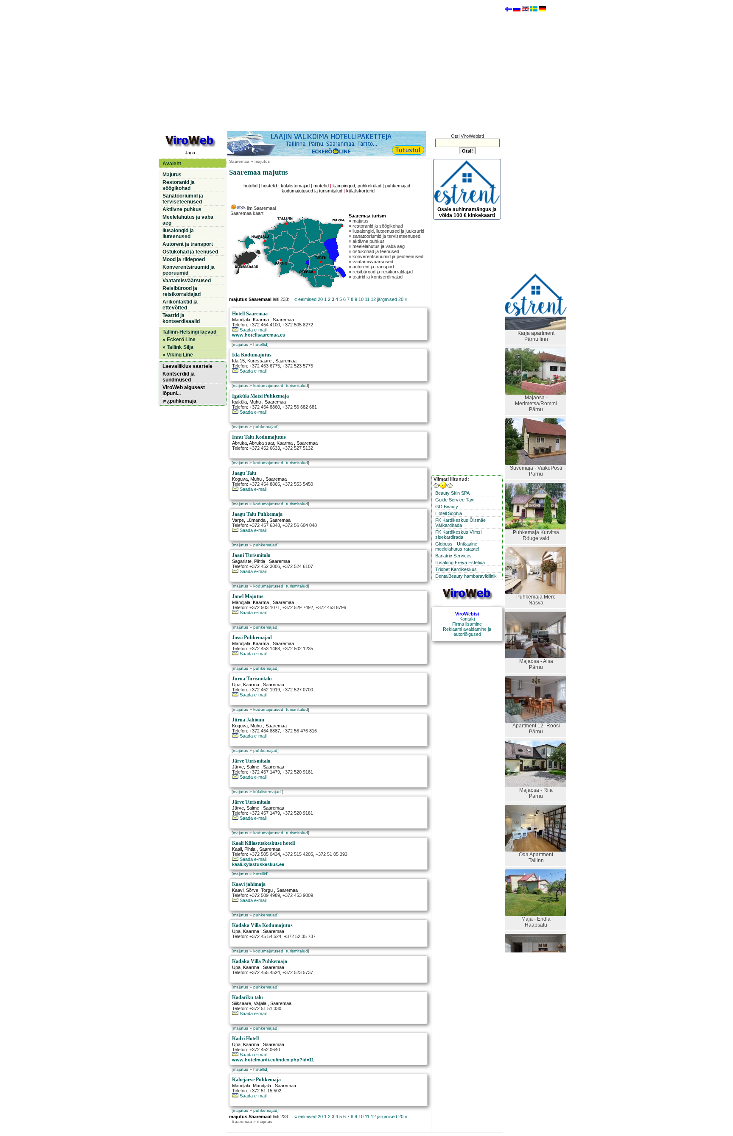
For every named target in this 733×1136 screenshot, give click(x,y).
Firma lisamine (467, 623)
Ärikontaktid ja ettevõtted (180, 305)
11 (367, 299)
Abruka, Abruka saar (253, 442)
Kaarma (261, 319)
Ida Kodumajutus (251, 355)
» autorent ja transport (371, 266)
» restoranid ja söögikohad (376, 225)
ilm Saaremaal (261, 208)
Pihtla (259, 561)
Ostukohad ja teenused (190, 252)
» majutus (359, 220)
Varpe (238, 520)
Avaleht (171, 164)
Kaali (237, 849)
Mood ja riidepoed (183, 259)
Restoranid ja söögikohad (178, 185)
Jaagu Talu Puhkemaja (257, 514)
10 (361, 299)
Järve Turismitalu (251, 761)
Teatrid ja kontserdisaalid (181, 318)
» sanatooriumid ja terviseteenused (384, 236)
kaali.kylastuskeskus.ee (258, 864)
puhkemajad (397, 185)
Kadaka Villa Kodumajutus (262, 925)
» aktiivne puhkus (367, 241)
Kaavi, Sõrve (245, 890)
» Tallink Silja (177, 347)
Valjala (260, 1003)
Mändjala (241, 319)
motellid (321, 185)
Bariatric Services (453, 555)
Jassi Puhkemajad (252, 637)
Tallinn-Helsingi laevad (189, 332)
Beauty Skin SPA (452, 493)
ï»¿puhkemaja (179, 401)
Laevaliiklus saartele (187, 366)
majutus (240, 344)
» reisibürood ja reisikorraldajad (381, 271)
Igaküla (239, 401)
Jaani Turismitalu (251, 555)
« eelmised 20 (308, 299)
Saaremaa (239, 161)
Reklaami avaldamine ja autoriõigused (467, 631)
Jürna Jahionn (248, 720)
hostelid (269, 185)
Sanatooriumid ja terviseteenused (182, 199)
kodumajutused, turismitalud (280, 385)
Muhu (255, 401)
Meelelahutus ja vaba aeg (187, 220)
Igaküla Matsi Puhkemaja (260, 396)
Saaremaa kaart (246, 213)
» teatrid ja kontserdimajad (376, 276)
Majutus (172, 175)
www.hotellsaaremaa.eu (258, 334)
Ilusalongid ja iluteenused (178, 233)
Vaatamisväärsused (186, 281)
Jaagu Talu (244, 473)
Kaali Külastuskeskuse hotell (263, 843)
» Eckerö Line (179, 339)
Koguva (240, 479)
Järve (238, 766)
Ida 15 (238, 360)
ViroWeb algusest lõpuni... (183, 390)
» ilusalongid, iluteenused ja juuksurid (386, 231)
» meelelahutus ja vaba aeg (377, 246)
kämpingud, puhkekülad (357, 185)
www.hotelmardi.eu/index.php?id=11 (273, 1059)
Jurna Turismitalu (252, 679)
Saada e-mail (252, 329)
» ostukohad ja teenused (374, 251)
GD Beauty (446, 506)
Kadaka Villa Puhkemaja (259, 961)
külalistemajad (295, 185)
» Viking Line (177, 355)
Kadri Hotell (245, 1038)
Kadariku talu (247, 997)
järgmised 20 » (392, 299)
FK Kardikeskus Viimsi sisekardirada (458, 534)
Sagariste (242, 561)
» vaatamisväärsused (371, 261)
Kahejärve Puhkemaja (256, 1080)
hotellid (250, 185)
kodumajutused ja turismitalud (312, 190)
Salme (252, 766)
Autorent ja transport (187, 244)
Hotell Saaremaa (250, 314)
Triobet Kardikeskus (456, 569)
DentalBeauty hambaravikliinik (466, 576)
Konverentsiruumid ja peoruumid (188, 270)
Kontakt (467, 618)
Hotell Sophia (448, 513)
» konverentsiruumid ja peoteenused (386, 256)
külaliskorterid (360, 190)
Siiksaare (241, 1003)
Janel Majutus (247, 596)
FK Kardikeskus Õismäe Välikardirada (460, 523)
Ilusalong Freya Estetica (460, 562)
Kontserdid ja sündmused (178, 377)
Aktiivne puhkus (181, 209)
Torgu (267, 890)
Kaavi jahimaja (249, 884)
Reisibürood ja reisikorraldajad (181, 291)
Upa (236, 684)
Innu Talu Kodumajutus (259, 437)
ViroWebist (467, 613)
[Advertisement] (330, 65)
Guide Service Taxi (454, 499)
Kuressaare (259, 360)
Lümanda (256, 520)
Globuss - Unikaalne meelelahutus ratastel (457, 546)
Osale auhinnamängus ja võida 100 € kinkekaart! (467, 212)
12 (373, 299)
